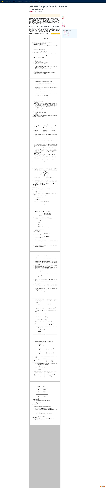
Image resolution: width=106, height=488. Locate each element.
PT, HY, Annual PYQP (66, 33)
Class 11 (63, 25)
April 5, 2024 (36, 11)
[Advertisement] (45, 15)
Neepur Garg (31, 11)
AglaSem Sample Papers (66, 32)
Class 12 (63, 26)
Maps (63, 36)
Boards (10, 1)
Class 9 (63, 23)
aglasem (2, 1)
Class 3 (63, 18)
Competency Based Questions (67, 35)
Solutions (25, 1)
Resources (32, 3)
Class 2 (63, 17)
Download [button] (53, 33)
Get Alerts (103, 486)
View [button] (58, 33)
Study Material (19, 1)
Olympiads (30, 1)
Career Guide (41, 1)
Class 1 (63, 16)
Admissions (36, 1)
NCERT (14, 1)
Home (7, 1)
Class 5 (63, 20)
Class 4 (63, 19)
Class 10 (63, 24)
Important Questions (65, 34)
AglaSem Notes (65, 31)
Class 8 (63, 22)
